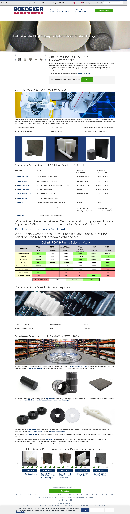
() (87, 3)
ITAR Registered (62, 497)
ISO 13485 (54, 497)
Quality (36, 3)
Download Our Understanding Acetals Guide (40, 229)
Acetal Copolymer (29, 474)
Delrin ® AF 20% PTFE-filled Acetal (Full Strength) (47, 476)
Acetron (79, 74)
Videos (24, 3)
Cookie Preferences (105, 506)
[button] (16, 54)
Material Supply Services (51, 495)
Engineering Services (39, 495)
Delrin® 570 (20, 215)
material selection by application (34, 400)
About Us (11, 3)
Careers (18, 3)
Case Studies (43, 3)
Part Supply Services (63, 495)
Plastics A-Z (98, 3)
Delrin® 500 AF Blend (23, 189)
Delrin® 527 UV (21, 207)
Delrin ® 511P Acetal (82, 475)
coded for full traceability (35, 368)
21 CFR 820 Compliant (71, 497)
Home (17, 495)
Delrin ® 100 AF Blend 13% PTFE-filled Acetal (65, 476)
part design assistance (50, 400)
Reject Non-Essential (97, 510)
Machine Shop (29, 495)
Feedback (98, 495)
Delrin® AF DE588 (22, 198)
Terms (88, 506)
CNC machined (50, 398)
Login (77, 3)
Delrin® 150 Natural (22, 177)
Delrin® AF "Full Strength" (24, 194)
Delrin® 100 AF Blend (23, 185)
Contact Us (4, 3)
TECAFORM (87, 74)
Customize (109, 510)
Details (29, 470)
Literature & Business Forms (88, 495)
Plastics (22, 495)
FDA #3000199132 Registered (85, 497)
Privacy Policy (20, 512)
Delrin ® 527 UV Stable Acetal (100, 475)
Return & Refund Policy (74, 495)
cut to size (73, 366)
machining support (64, 400)
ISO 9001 (49, 497)
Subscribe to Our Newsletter (65, 503)
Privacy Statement (95, 506)
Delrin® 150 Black (22, 181)
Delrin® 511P (20, 203)
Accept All (85, 510)
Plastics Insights (53, 3)
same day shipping (81, 366)
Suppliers (29, 3)
